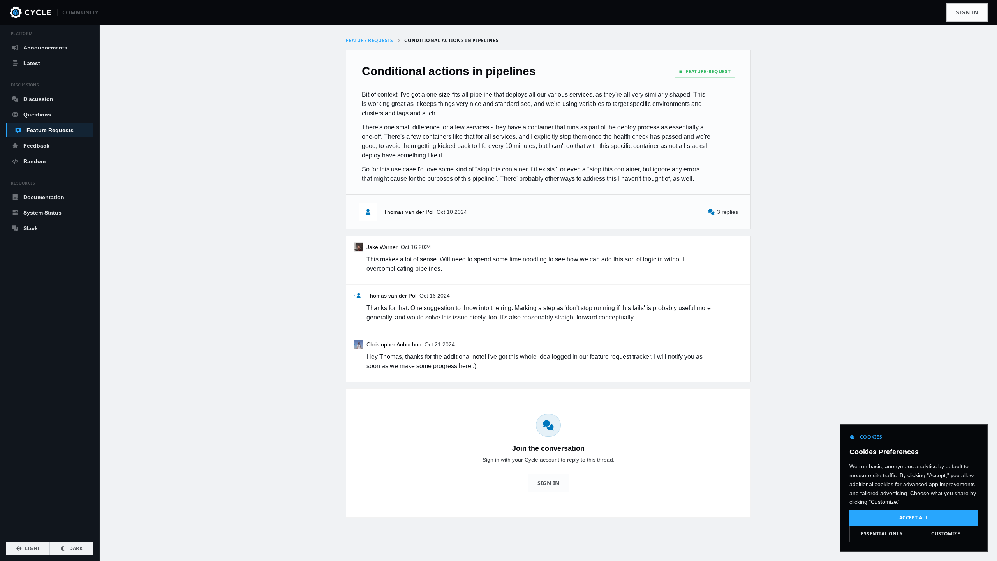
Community (80, 12)
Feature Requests (50, 130)
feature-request (708, 71)
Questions (37, 114)
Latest (31, 63)
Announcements (45, 47)
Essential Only (881, 533)
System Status (42, 213)
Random (34, 161)
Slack (30, 228)
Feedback (36, 146)
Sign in (967, 12)
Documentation (43, 197)
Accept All (913, 517)
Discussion (38, 99)
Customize (945, 533)
